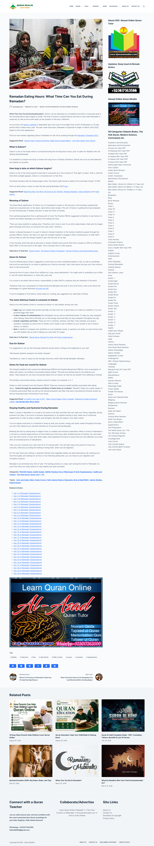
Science (111, 414)
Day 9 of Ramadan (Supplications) (27, 515)
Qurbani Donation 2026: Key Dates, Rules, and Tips (30, 780)
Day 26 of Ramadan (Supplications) (28, 562)
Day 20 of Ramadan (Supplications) (28, 546)
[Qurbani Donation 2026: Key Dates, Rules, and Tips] (30, 761)
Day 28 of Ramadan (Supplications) (28, 568)
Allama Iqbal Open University (119, 165)
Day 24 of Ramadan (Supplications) (28, 557)
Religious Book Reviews (117, 403)
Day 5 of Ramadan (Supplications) (27, 504)
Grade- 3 (111, 314)
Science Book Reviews (117, 416)
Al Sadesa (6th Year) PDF (118, 156)
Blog (86, 6)
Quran (110, 394)
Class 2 (111, 217)
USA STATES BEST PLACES (119, 447)
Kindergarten (113, 358)
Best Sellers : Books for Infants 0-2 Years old (126, 184)
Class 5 (111, 226)
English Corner (114, 253)
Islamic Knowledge (115, 350)
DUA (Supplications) (84, 472)
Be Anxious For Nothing (54, 192)
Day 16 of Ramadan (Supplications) (28, 535)
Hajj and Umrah (114, 333)
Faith (110, 259)
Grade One (112, 292)
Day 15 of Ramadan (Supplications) (28, 532)
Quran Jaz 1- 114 (37, 475)
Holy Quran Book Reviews (118, 347)
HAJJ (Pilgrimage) (66, 472)
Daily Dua (24, 657)
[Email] (54, 666)
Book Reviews (113, 201)
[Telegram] (38, 666)
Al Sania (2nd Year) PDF (117, 162)
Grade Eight (113, 281)
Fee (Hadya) (113, 6)
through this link (42, 288)
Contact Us (135, 6)
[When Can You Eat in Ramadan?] (77, 761)
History (111, 342)
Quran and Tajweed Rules (118, 397)
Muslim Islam (29, 141)
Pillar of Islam (57, 657)
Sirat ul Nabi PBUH (81, 480)
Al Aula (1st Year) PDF (117, 148)
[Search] (144, 6)
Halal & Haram (15, 483)
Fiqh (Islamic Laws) (115, 273)
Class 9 (111, 237)
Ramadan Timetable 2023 (88, 135)
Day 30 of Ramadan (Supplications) (28, 573)
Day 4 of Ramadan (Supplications (27, 501)
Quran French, (34, 251)
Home (71, 6)
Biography (69, 480)
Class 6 (111, 228)
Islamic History (58, 480)
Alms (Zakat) (113, 167)
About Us (125, 6)
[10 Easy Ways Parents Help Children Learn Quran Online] (30, 715)
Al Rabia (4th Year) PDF (117, 154)
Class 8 (111, 234)
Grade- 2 (111, 311)
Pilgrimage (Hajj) (114, 386)
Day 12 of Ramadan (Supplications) (28, 524)
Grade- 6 (111, 322)
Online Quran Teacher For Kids (41, 337)
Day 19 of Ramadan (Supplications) (28, 543)
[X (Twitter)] (21, 666)
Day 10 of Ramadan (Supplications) (28, 518)
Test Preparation (114, 427)
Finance (111, 270)
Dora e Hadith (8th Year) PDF (119, 248)
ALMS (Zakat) (38, 472)
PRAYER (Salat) (25, 472)
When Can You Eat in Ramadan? (69, 780)
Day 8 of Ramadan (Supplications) (27, 513)
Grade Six (112, 297)
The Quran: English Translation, (53, 251)
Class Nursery (113, 239)
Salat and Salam (114, 411)
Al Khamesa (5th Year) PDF (119, 151)
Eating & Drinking (42, 141)
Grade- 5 (111, 320)
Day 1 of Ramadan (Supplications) (27, 493)
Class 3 (111, 220)
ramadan (79, 657)
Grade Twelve (113, 306)
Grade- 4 (111, 317)
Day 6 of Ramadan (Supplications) (27, 507)
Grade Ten (112, 300)
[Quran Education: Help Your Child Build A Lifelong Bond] (77, 715)
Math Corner (113, 372)
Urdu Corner (113, 441)
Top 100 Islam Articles (117, 433)
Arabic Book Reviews (116, 170)
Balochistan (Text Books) (118, 178)
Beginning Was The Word (34, 192)
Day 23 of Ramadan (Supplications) (28, 554)
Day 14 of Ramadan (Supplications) (28, 529)
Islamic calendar (30, 125)
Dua (34, 657)
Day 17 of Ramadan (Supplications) (27, 537)
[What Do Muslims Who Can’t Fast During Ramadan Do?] (123, 761)
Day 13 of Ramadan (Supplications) (28, 526)
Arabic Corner (40, 480)
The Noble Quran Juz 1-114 (118, 430)
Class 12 (111, 214)
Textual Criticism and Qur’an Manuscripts (82, 251)
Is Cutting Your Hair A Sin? (34, 399)
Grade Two (112, 308)
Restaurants (112, 405)
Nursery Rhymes (114, 380)
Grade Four (112, 289)
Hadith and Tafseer (115, 331)
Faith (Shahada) (114, 262)
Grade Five (112, 286)
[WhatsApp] (46, 666)
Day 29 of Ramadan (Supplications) (28, 571)
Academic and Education (118, 143)
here (66, 186)
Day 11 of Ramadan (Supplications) (27, 521)
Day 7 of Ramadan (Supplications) (27, 510)
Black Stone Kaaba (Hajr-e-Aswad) (60, 399)
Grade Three (113, 303)
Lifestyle (111, 367)
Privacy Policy (108, 818)
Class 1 (111, 206)
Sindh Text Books (115, 419)
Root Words (90, 141)
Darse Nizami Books (116, 245)
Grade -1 (111, 278)
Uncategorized (114, 439)
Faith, (49, 480)
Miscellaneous (113, 375)
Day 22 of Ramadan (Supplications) (28, 551)
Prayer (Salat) (113, 389)
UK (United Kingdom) (116, 436)
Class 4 (111, 223)
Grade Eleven (113, 284)
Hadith (110, 328)
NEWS (105, 6)
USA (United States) (116, 444)
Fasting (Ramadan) (52, 107)
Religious (74, 107)
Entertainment (113, 256)
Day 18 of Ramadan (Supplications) (28, 540)
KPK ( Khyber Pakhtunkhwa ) (119, 361)
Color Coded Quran (65, 337)
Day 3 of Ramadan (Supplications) (27, 499)
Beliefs (42, 107)
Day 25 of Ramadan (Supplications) (28, 560)
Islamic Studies (96, 480)
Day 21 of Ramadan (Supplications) (28, 549)
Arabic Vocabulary (115, 176)
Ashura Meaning (84, 192)
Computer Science (115, 242)
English (111, 250)
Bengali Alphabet (71, 192)
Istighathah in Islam (115, 356)
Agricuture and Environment (119, 145)
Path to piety (113, 383)
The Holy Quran (23, 475)
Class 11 (111, 212)
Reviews (95, 6)
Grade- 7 (111, 325)
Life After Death (78, 141)
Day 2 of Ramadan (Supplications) (27, 496)
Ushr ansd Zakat (114, 450)
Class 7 (111, 231)
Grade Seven (113, 295)
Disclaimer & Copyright (112, 815)
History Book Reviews (117, 345)
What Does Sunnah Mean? (60, 141)
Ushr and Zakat (22, 480)
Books (78, 6)
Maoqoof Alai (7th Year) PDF (119, 369)
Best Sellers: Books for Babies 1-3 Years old (125, 187)
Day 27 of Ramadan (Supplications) (28, 565)
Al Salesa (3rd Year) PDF (118, 159)
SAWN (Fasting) (51, 472)
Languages (112, 364)
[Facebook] (12, 666)
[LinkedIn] (29, 666)
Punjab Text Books (115, 392)
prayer (69, 657)
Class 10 (111, 209)
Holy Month (43, 657)
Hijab (32, 480)
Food (110, 275)
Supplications (91, 657)
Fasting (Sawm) (65, 107)
